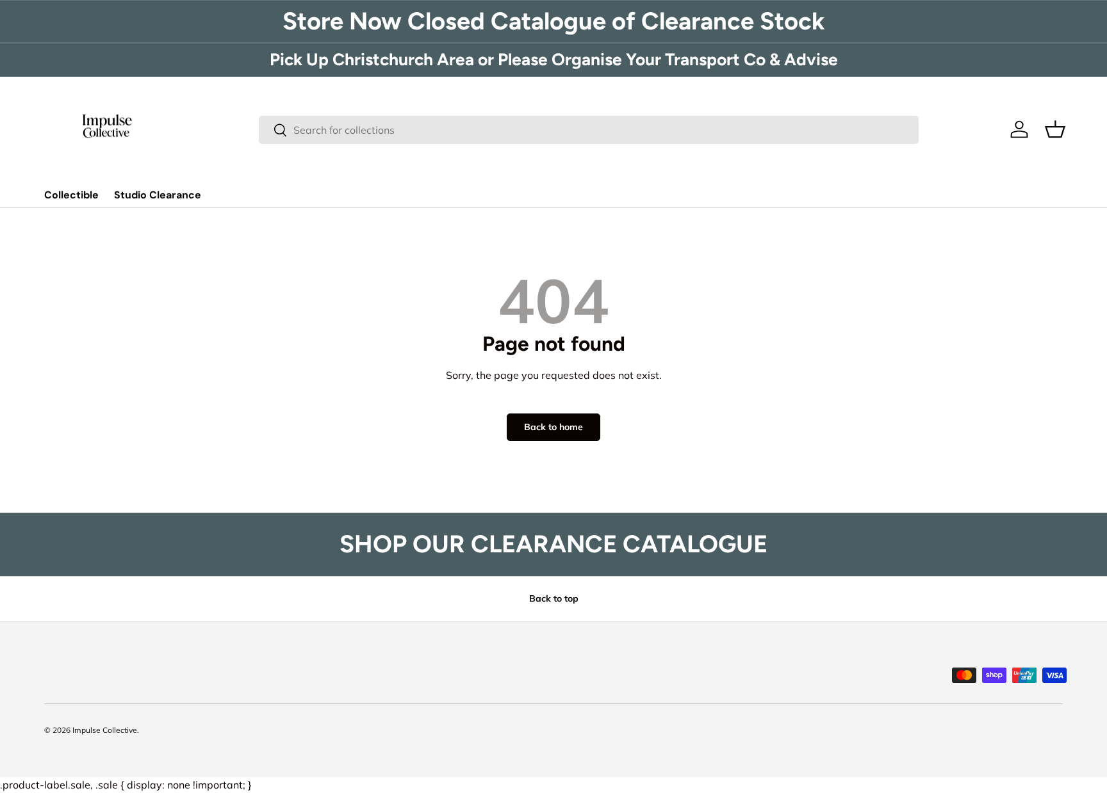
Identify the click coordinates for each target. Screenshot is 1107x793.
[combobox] (589, 130)
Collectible (71, 195)
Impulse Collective (104, 730)
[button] (1055, 129)
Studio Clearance (157, 195)
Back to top (553, 598)
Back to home (553, 427)
